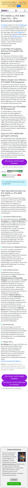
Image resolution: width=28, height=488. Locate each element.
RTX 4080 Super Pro (17, 36)
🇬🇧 (16, 10)
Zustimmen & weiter (14, 483)
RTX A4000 (4, 25)
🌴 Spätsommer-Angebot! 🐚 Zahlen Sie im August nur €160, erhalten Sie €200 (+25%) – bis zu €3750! (14, 4)
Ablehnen (14, 479)
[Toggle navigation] (25, 10)
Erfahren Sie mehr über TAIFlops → (11, 361)
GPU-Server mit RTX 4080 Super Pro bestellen (14, 383)
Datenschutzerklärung (9, 464)
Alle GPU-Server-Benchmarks (12, 167)
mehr (18, 6)
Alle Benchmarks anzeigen (11, 388)
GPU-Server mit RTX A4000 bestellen (14, 162)
